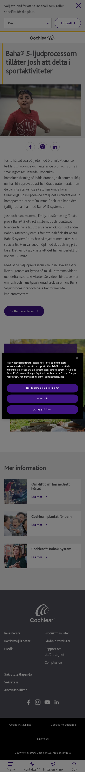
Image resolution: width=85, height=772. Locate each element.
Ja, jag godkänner (42, 409)
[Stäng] (77, 357)
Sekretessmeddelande (54, 376)
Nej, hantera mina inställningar (42, 388)
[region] (42, 386)
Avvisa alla (42, 398)
